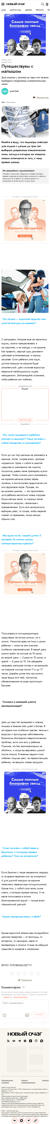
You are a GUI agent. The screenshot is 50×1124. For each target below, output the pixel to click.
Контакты (45, 1080)
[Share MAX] (21, 1120)
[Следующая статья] (25, 1022)
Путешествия (10, 102)
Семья (3, 60)
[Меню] (2, 4)
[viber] (36, 1040)
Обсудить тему (42, 97)
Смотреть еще (25, 420)
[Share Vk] (14, 1120)
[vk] (13, 1040)
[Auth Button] (47, 4)
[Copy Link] (35, 1120)
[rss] (8, 1040)
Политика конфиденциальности (28, 1081)
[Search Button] (42, 4)
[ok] (30, 1040)
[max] (41, 1040)
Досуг (9, 60)
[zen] (25, 1040)
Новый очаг (15, 4)
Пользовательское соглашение (7, 1081)
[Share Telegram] (28, 1120)
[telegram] (19, 1040)
